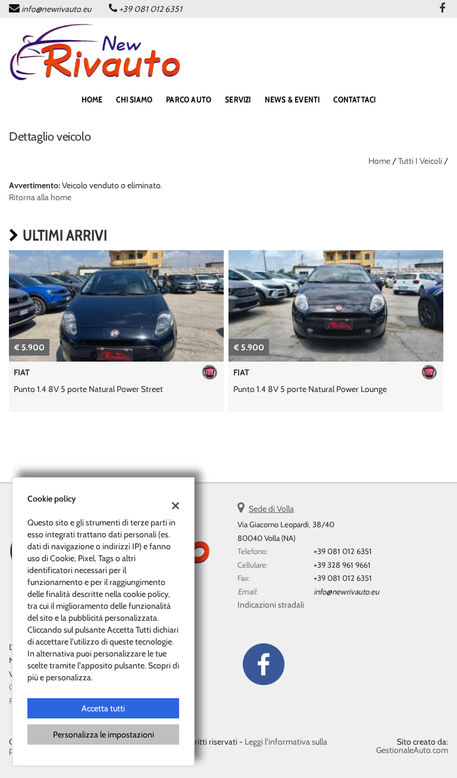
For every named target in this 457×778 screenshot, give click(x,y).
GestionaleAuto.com (412, 750)
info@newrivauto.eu (56, 9)
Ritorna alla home (40, 197)
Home (379, 160)
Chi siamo (134, 99)
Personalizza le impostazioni (103, 734)
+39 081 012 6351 (150, 9)
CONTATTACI (354, 99)
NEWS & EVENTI (292, 99)
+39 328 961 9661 (342, 565)
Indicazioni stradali (270, 604)
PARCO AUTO (188, 99)
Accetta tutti (103, 708)
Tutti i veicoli (420, 160)
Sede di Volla (271, 508)
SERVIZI (238, 99)
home (92, 99)
